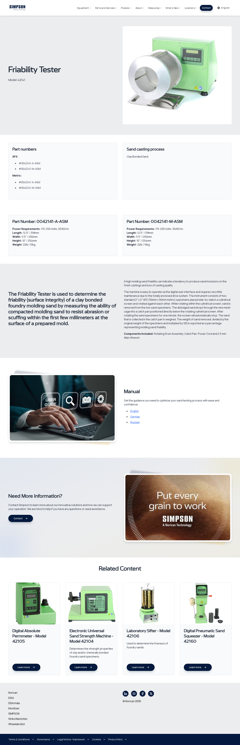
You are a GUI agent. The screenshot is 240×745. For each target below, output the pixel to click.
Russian (135, 422)
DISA (11, 698)
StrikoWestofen (17, 719)
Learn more (24, 667)
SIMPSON (13, 713)
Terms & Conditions (19, 739)
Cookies (96, 739)
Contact (206, 7)
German (135, 416)
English (134, 411)
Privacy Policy (115, 739)
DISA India (14, 703)
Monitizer (13, 708)
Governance (43, 739)
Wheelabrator (16, 724)
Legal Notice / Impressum (71, 739)
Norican (12, 692)
